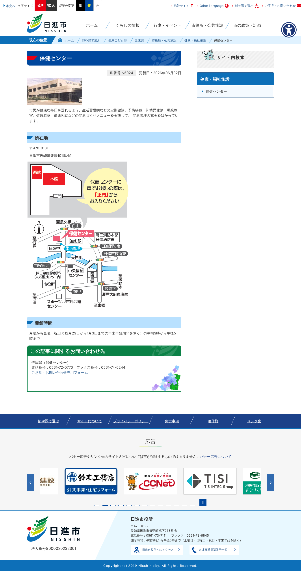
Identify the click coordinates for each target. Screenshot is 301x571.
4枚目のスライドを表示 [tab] (121, 505)
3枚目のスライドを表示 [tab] (113, 505)
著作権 (213, 421)
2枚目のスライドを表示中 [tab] (105, 505)
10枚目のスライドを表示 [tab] (168, 505)
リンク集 (254, 421)
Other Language (211, 6)
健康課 (139, 40)
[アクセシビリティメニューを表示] (289, 30)
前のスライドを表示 (31, 482)
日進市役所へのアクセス (158, 549)
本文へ (10, 6)
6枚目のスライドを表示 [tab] (136, 505)
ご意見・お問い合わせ (280, 6)
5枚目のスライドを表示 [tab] (129, 505)
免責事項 (172, 421)
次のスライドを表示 (271, 482)
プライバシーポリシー (131, 421)
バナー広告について (216, 456)
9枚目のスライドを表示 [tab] (160, 505)
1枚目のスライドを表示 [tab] (97, 505)
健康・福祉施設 (195, 40)
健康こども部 (117, 40)
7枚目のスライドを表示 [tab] (144, 505)
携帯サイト (181, 6)
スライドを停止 (202, 502)
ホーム (69, 40)
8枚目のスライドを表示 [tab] (152, 505)
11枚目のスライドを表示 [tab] (176, 505)
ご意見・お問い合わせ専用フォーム (60, 372)
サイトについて (89, 421)
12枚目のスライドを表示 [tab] (184, 505)
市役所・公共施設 (164, 40)
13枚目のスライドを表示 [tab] (192, 505)
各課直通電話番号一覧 (213, 549)
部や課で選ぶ (244, 6)
